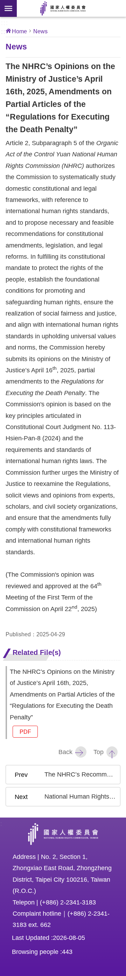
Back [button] (65, 751)
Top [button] (98, 751)
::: (4, 22)
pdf (25, 731)
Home (19, 31)
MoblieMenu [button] (8, 8)
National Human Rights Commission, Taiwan (63, 8)
